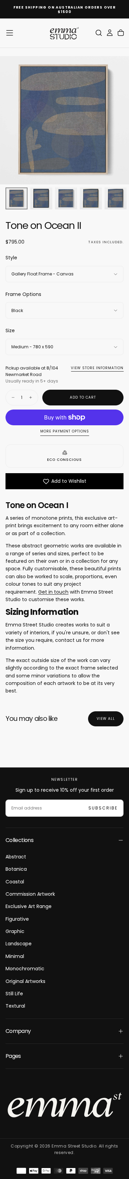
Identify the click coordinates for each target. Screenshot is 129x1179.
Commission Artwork (30, 894)
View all (106, 718)
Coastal (15, 881)
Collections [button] (19, 840)
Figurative (17, 919)
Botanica (16, 869)
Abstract (16, 856)
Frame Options (23, 294)
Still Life (14, 993)
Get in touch (53, 591)
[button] (10, 33)
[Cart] (121, 32)
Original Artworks (25, 981)
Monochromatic (25, 968)
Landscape (19, 943)
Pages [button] (13, 1056)
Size (10, 330)
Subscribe (103, 808)
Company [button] (18, 1031)
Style (11, 257)
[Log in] (110, 32)
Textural (15, 1005)
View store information (97, 368)
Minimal (15, 956)
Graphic (15, 931)
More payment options (64, 431)
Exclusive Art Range (29, 906)
